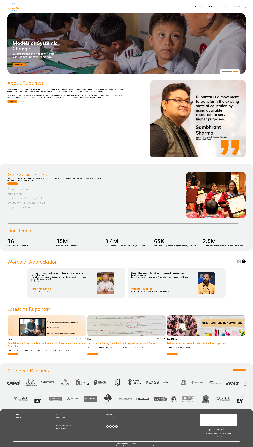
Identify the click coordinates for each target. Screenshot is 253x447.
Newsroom (109, 414)
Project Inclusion (60, 417)
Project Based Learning (62, 423)
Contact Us (19, 423)
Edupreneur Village (61, 428)
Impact (17, 420)
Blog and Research (111, 417)
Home (17, 414)
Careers (108, 423)
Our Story (18, 417)
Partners (108, 420)
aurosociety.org (218, 436)
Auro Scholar (59, 420)
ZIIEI (57, 414)
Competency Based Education (63, 425)
